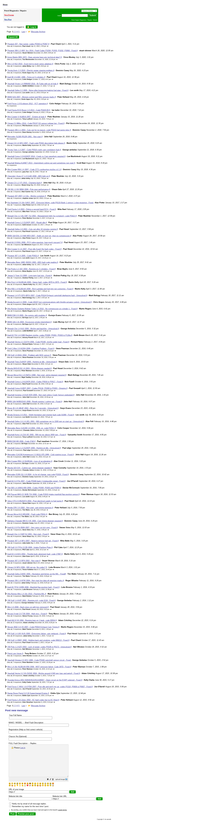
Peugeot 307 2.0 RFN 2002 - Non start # (23, 561)
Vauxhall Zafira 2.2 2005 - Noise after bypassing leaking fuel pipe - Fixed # (37, 90)
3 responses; (32, 112)
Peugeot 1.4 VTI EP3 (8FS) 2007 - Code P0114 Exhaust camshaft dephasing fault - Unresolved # (47, 295)
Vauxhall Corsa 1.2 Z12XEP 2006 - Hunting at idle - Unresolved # (34, 448)
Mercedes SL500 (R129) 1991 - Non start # (24, 137)
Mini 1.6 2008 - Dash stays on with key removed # (28, 607)
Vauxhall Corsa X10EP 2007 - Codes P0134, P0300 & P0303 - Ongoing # (37, 388)
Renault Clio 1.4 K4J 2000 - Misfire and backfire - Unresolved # (33, 329)
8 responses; (31, 225)
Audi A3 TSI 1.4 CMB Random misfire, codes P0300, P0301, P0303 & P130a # (39, 335)
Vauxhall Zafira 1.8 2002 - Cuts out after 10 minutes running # (32, 229)
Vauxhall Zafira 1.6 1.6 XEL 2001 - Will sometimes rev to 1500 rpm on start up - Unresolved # (45, 421)
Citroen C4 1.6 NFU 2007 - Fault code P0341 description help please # (36, 143)
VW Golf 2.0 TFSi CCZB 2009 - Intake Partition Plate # (29, 547)
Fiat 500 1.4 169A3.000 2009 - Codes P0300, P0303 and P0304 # (34, 488)
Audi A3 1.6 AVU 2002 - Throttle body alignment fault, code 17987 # (35, 554)
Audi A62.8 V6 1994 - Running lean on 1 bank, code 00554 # (32, 620)
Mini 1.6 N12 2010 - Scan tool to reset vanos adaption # (30, 64)
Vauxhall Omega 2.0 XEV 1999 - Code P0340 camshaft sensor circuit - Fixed (39, 660)
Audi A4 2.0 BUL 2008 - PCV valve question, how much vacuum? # (34, 242)
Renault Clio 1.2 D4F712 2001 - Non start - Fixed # (28, 534)
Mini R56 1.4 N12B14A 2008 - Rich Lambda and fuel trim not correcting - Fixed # (40, 289)
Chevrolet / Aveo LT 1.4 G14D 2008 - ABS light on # (28, 176)
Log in (33, 27)
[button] (48, 779)
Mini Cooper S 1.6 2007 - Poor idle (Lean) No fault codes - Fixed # (34, 249)
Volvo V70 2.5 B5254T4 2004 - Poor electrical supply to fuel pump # (35, 501)
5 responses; (29, 92)
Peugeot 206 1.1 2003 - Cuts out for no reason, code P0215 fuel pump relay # (39, 130)
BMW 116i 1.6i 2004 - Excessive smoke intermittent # (29, 322)
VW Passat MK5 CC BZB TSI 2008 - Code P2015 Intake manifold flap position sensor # (43, 494)
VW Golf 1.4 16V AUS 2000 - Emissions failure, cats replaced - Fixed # (36, 634)
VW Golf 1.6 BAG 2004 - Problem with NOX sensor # (29, 355)
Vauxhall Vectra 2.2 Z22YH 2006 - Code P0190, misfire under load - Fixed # (38, 342)
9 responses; (32, 132)
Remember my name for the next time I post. (30, 806)
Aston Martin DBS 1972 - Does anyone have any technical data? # (34, 57)
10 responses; (30, 284)
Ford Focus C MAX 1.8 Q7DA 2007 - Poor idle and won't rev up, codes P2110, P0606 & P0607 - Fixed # (50, 687)
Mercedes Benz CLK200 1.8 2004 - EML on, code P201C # (31, 428)
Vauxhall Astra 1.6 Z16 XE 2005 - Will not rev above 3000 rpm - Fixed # (36, 435)
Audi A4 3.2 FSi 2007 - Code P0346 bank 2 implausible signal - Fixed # (36, 481)
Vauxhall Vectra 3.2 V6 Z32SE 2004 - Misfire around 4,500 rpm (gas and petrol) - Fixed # (43, 673)
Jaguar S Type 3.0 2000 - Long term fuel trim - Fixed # (29, 276)
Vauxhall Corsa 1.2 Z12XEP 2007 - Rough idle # (27, 222)
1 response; (29, 99)
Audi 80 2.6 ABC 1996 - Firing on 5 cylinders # (26, 77)
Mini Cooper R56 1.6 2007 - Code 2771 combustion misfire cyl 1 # (34, 169)
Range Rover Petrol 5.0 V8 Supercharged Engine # (28, 693)
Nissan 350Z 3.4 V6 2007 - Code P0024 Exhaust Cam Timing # (33, 627)
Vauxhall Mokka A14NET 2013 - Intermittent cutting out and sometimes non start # (41, 163)
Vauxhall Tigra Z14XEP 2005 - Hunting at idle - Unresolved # (32, 362)
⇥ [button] (47, 46)
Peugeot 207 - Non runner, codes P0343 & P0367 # (28, 44)
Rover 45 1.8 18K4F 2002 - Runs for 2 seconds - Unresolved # (32, 408)
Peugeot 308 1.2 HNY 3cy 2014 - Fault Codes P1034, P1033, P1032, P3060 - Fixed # (42, 51)
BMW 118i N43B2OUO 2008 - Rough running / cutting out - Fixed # (34, 401)
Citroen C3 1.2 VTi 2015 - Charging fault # (24, 183)
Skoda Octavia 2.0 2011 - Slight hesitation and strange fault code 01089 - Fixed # (40, 415)
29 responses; (32, 675)
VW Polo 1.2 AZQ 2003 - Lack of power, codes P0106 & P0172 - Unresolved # (39, 647)
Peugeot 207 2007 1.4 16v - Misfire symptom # (26, 196)
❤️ (27, 785)
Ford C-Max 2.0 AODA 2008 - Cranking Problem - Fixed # (30, 348)
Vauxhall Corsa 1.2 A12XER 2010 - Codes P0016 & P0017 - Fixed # (35, 382)
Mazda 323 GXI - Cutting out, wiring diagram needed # (29, 468)
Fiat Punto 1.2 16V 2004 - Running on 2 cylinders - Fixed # (31, 269)
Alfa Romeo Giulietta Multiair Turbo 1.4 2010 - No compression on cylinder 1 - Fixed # (42, 309)
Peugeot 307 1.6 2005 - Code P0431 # (23, 256)
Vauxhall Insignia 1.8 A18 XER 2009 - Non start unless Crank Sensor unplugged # (40, 395)
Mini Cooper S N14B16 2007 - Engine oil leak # (26, 117)
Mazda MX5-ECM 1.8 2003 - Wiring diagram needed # (29, 368)
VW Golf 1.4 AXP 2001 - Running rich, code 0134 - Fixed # (31, 600)
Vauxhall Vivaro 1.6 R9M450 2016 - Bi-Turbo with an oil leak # (32, 84)
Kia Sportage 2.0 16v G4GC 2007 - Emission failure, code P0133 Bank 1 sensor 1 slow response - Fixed (50, 203)
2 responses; (34, 59)
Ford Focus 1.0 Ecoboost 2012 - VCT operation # (27, 104)
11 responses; (33, 390)
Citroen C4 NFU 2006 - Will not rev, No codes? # (27, 567)
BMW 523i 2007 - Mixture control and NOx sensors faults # (31, 97)
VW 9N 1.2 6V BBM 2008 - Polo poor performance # (28, 189)
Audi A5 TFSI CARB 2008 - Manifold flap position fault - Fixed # (33, 587)
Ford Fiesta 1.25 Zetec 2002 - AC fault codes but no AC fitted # (33, 700)
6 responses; (29, 46)
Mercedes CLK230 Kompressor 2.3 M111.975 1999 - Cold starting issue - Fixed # (40, 455)
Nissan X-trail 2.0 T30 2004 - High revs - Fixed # (27, 614)
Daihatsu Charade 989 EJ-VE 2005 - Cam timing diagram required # (35, 521)
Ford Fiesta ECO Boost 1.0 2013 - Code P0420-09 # (28, 110)
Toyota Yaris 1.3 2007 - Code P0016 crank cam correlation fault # (34, 150)
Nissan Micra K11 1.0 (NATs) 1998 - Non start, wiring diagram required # (36, 375)
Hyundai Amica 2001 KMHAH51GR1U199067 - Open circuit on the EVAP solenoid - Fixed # (44, 680)
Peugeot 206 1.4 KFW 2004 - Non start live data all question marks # (35, 581)
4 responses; (33, 53)
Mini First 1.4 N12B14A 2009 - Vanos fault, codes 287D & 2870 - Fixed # (37, 282)
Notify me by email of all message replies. (29, 804)
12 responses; (30, 291)
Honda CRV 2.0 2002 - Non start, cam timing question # (30, 508)
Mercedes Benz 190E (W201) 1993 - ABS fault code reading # (32, 262)
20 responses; (32, 636)
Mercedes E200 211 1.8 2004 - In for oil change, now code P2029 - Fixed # (38, 474)
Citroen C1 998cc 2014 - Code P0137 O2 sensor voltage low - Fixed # (35, 123)
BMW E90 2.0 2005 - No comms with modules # (27, 315)
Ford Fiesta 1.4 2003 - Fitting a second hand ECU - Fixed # (31, 209)
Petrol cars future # (15, 653)
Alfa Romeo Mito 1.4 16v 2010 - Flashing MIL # (26, 594)
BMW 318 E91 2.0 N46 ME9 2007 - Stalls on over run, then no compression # (39, 236)
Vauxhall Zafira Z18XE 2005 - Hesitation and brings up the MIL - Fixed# (36, 574)
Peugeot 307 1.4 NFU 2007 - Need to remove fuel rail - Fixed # (33, 541)
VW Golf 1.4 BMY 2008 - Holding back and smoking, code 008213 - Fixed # (38, 640)
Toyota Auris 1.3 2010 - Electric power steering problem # (30, 70)
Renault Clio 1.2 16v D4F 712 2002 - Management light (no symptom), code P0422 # (42, 216)
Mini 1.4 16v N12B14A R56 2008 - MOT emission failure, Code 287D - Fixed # (39, 667)
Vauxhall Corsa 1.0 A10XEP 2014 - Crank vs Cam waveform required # (36, 156)
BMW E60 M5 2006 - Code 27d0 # (21, 441)
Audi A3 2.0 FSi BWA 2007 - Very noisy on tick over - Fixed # (32, 527)
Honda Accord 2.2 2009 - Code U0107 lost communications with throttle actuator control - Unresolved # (49, 302)
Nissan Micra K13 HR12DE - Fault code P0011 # (27, 514)
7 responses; (30, 205)
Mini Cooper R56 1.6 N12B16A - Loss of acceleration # (29, 461)
